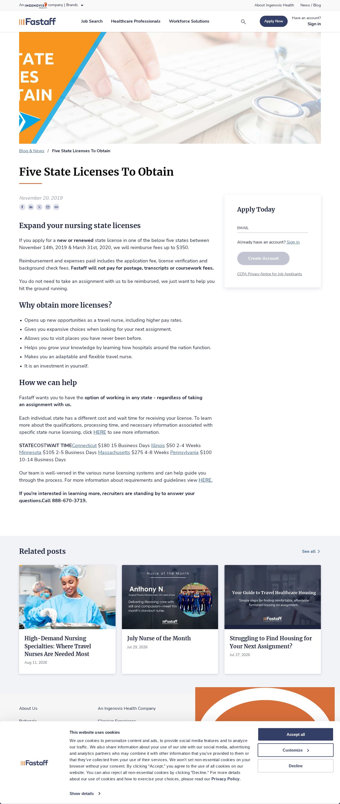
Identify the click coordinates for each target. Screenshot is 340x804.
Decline (296, 765)
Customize (293, 750)
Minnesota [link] (30, 452)
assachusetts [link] (116, 452)
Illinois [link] (158, 445)
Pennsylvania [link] (184, 452)
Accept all (296, 734)
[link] (274, 5)
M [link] (100, 452)
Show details (82, 793)
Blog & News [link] (31, 151)
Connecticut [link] (84, 445)
